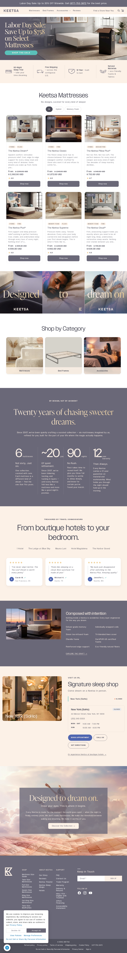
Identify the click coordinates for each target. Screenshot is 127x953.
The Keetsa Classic (57, 150)
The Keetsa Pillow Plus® (99, 150)
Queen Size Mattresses (27, 891)
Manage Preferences (33, 935)
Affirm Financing (60, 902)
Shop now (24, 184)
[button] (70, 10)
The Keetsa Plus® (17, 227)
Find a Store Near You (104, 11)
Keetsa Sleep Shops (45, 886)
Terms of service (56, 945)
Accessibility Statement (61, 907)
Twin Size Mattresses (27, 881)
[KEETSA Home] (11, 10)
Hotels (42, 890)
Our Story (43, 875)
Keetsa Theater (46, 882)
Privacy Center (78, 949)
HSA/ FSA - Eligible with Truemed (61, 896)
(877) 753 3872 (78, 3)
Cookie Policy (84, 945)
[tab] (96, 699)
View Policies (16, 935)
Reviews (43, 879)
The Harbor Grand (101, 548)
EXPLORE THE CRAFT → (76, 654)
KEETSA (67, 942)
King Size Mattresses (27, 896)
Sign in (88, 949)
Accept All (36, 931)
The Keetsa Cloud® (96, 227)
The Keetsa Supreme (58, 227)
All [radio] (49, 109)
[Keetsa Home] (8, 872)
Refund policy (29, 945)
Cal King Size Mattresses (27, 902)
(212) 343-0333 (78, 719)
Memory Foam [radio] (73, 109)
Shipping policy (71, 945)
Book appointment (80, 737)
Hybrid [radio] (58, 109)
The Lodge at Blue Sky (39, 548)
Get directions (78, 746)
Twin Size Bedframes (27, 907)
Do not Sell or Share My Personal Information (26, 939)
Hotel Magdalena (79, 548)
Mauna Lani (60, 548)
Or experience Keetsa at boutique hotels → (87, 754)
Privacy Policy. (16, 925)
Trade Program (62, 882)
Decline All (15, 931)
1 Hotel (20, 548)
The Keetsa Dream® (18, 150)
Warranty (60, 885)
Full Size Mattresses (27, 886)
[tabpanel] (96, 727)
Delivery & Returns (60, 889)
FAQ (58, 875)
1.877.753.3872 (97, 945)
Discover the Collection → (63, 826)
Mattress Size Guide (28, 875)
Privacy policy (42, 945)
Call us (100, 737)
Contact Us (61, 879)
